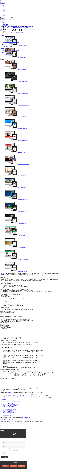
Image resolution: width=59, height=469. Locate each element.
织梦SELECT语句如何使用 (36, 396)
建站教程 (4, 10)
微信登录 (21, 465)
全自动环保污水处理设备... (23, 105)
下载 (5, 20)
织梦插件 (10, 54)
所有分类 (2, 22)
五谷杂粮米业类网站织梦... (23, 93)
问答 (4, 14)
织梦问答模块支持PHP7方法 (8, 403)
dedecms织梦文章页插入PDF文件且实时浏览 (12, 401)
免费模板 (4, 9)
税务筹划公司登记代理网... (23, 152)
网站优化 (13, 50)
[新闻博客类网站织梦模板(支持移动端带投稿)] (10, 140)
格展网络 (10, 392)
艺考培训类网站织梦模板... (23, 223)
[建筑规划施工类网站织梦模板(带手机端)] (10, 271)
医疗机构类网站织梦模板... (23, 247)
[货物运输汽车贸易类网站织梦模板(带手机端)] (10, 164)
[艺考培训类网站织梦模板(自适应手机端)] (10, 223)
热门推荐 (5, 25)
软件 (4, 12)
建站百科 (17, 50)
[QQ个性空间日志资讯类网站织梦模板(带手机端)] (10, 259)
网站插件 (4, 11)
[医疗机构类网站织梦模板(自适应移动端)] (10, 247)
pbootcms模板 (5, 37)
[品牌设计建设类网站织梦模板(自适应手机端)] (10, 81)
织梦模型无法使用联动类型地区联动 (10, 412)
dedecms (3, 273)
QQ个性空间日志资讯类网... (24, 259)
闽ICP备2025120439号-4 (9, 419)
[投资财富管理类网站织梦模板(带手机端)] (10, 175)
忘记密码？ (3, 452)
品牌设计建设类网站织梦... (23, 81)
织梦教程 (10, 50)
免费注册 (5, 465)
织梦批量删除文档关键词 (8, 410)
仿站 (4, 20)
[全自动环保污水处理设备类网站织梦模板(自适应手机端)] (10, 105)
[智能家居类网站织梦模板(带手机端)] (11, 235)
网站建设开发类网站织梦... (23, 211)
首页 (4, 5)
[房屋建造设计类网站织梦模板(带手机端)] (10, 187)
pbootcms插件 (5, 54)
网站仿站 (4, 15)
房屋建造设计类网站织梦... (23, 187)
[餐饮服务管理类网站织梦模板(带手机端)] (10, 116)
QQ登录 (13, 465)
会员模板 (4, 7)
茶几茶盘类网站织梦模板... (23, 69)
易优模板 (10, 42)
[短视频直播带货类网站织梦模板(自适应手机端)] (10, 128)
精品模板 (4, 6)
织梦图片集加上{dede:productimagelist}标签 (11, 414)
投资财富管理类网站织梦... (23, 175)
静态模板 (13, 42)
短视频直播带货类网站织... (23, 128)
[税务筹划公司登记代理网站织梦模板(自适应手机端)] (10, 152)
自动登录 (4, 454)
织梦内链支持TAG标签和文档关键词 (10, 404)
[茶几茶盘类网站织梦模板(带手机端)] (10, 69)
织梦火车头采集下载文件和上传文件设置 (11, 405)
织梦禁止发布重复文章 (7, 411)
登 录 (5, 457)
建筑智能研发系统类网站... (23, 199)
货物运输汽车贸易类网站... (23, 164)
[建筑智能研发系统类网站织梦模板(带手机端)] (10, 199)
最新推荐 (4, 28)
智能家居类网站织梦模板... (24, 235)
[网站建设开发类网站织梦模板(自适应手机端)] (10, 211)
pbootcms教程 (5, 50)
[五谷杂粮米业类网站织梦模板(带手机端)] (10, 93)
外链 (1, 20)
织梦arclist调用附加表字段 (8, 415)
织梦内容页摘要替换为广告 (8, 406)
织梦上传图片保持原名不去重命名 (10, 409)
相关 (3, 399)
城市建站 (24, 417)
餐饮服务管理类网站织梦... (23, 116)
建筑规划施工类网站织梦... (23, 271)
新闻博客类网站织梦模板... (23, 140)
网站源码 (10, 37)
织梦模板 (13, 37)
